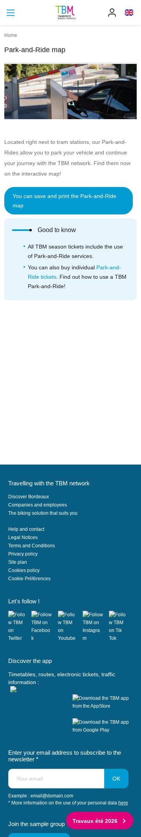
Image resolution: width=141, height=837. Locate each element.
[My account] (112, 12)
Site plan (17, 562)
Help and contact (26, 529)
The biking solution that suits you (43, 513)
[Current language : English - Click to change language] (129, 12)
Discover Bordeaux (28, 496)
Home (10, 35)
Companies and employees (37, 505)
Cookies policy (24, 570)
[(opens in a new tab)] (20, 626)
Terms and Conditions (31, 545)
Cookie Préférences (29, 578)
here (123, 803)
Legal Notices (23, 537)
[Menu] (10, 12)
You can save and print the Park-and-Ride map (64, 201)
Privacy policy (23, 554)
